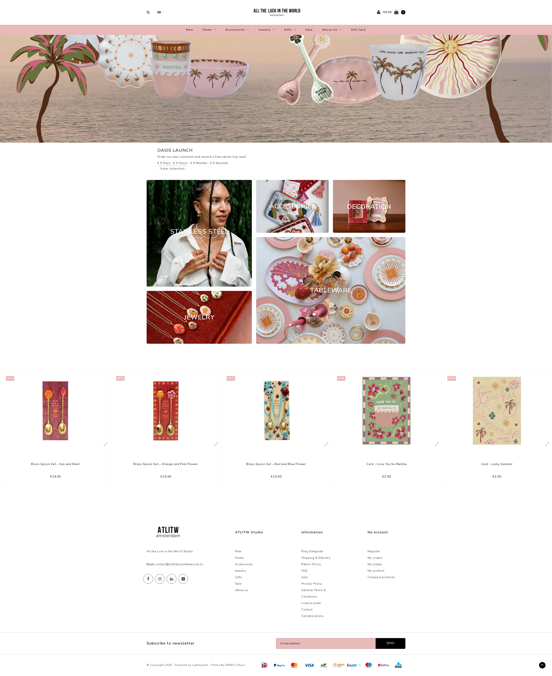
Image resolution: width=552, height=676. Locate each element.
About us (329, 29)
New (189, 29)
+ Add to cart (52, 478)
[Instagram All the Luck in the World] (160, 579)
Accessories (235, 29)
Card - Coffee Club (497, 464)
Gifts (288, 29)
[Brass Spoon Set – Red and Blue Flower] (166, 410)
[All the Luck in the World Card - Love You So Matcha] (276, 410)
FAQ (304, 571)
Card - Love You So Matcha (276, 464)
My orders (375, 558)
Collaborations (312, 616)
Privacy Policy (311, 584)
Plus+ (242, 665)
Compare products (381, 577)
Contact (307, 610)
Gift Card (358, 29)
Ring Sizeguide (312, 551)
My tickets (375, 564)
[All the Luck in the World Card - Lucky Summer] (386, 410)
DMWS (229, 665)
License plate (311, 603)
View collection (172, 169)
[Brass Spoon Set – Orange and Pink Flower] (55, 410)
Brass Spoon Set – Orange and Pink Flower (55, 464)
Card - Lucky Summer (386, 464)
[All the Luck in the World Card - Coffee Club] (497, 410)
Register (374, 551)
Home (207, 29)
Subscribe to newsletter (171, 643)
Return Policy (311, 564)
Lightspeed (200, 665)
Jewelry (265, 29)
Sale (309, 29)
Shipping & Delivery (316, 558)
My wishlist (376, 571)
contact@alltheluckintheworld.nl (179, 564)
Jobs (304, 577)
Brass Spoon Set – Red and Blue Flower (166, 464)
